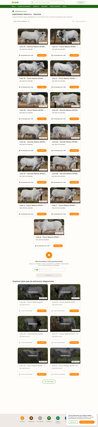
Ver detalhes (41, 55)
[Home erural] (15, 2)
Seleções (44, 6)
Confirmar (49, 275)
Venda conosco (55, 6)
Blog (64, 6)
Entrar (81, 2)
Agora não (73, 422)
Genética (36, 6)
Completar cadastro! (87, 422)
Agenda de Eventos (24, 6)
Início (13, 6)
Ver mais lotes (49, 381)
